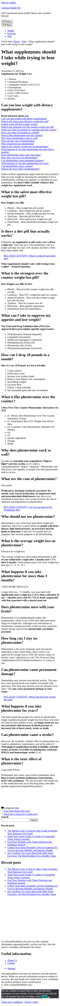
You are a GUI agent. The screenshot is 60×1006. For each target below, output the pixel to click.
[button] (2, 988)
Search (34, 820)
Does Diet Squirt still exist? (17, 811)
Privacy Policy (32, 1002)
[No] (48, 997)
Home (17, 41)
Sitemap (11, 968)
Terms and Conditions (12, 1002)
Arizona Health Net (10, 8)
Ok (44, 996)
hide (27, 116)
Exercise (11, 33)
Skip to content (8, 2)
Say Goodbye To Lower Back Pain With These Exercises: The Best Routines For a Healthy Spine (31, 854)
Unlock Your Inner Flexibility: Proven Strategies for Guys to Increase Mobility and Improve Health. (32, 849)
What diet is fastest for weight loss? (21, 814)
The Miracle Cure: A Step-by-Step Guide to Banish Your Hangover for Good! (32, 832)
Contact (11, 963)
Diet (9, 36)
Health (10, 30)
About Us (12, 960)
